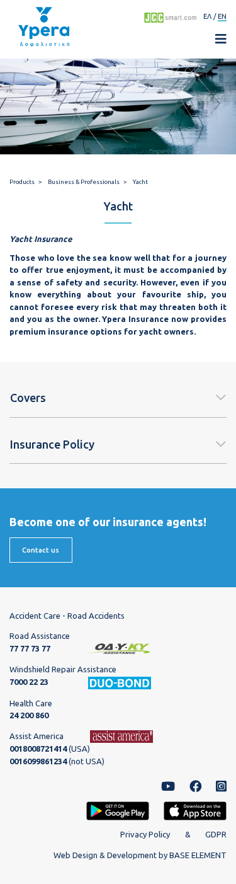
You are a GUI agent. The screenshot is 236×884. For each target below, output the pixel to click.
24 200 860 (28, 715)
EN (222, 16)
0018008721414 (38, 748)
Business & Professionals (84, 181)
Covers (28, 397)
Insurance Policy (52, 444)
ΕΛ (207, 16)
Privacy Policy (145, 834)
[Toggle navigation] (215, 39)
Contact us (40, 550)
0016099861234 (38, 761)
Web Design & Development (105, 855)
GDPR (216, 834)
